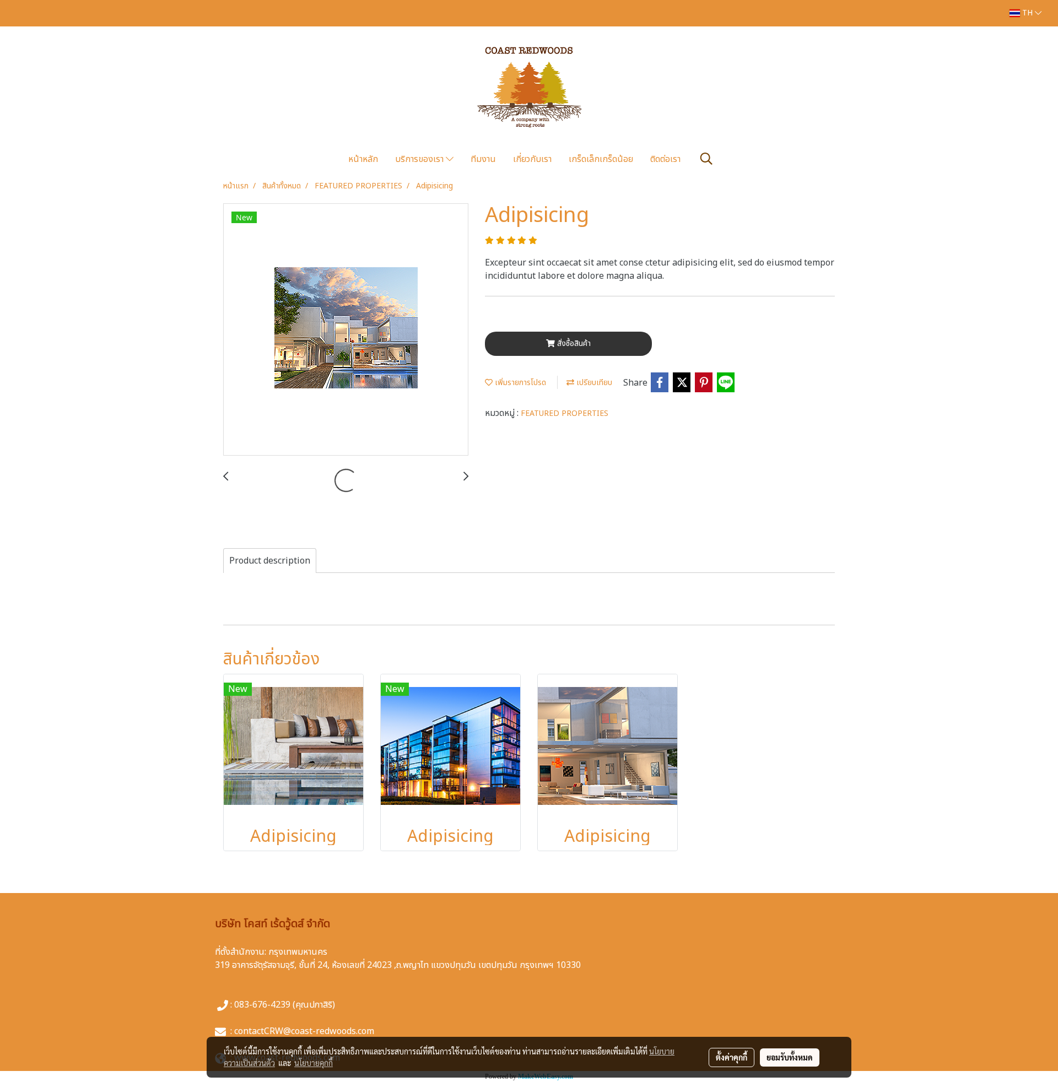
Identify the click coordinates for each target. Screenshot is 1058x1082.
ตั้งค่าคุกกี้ (731, 1057)
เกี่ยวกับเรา (532, 159)
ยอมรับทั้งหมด (789, 1057)
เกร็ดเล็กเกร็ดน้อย (601, 159)
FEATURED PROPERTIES (564, 413)
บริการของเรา (420, 159)
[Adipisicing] (346, 330)
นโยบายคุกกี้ (313, 1063)
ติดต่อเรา (665, 159)
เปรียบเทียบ (593, 382)
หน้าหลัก (363, 159)
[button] (706, 159)
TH (1027, 13)
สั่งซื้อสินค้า (573, 343)
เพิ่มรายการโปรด (519, 382)
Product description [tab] (269, 560)
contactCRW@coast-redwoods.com (304, 1031)
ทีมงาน (483, 159)
